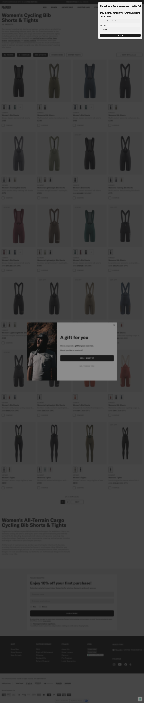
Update (120, 35)
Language (103, 25)
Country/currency (105, 17)
